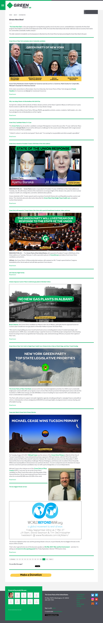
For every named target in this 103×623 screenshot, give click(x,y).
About (15, 14)
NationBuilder (57, 611)
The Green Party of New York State (20, 389)
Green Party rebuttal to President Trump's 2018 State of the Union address (29, 143)
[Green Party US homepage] (19, 5)
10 (40, 559)
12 (47, 559)
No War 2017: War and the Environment (57, 547)
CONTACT (80, 596)
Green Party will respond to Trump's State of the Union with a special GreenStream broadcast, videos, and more (39, 210)
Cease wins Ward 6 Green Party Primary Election (22, 412)
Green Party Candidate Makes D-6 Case (20, 122)
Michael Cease (32, 455)
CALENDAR (80, 594)
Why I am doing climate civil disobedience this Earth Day (24, 101)
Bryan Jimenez (13, 324)
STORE (79, 606)
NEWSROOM (81, 598)
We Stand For (22, 14)
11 (43, 559)
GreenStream (54, 255)
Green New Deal (49, 198)
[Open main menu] (2, 5)
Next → (51, 559)
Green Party (16, 126)
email (53, 608)
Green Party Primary (57, 455)
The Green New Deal (16, 27)
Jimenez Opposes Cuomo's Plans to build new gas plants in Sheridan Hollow (30, 281)
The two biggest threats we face (18, 486)
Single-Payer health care (62, 198)
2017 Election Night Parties (16, 272)
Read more (12, 94)
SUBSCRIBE (80, 604)
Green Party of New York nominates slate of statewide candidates (27, 41)
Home (10, 14)
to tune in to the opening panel (25, 549)
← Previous (12, 559)
